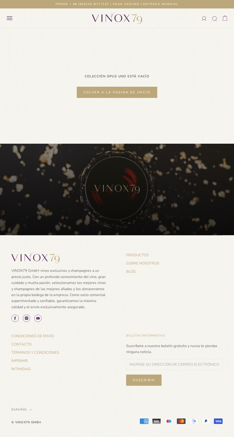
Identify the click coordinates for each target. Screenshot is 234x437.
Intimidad (21, 369)
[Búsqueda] (214, 18)
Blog (131, 271)
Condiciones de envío (32, 336)
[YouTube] (38, 318)
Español (19, 409)
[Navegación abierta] (9, 18)
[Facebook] (15, 318)
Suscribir (144, 380)
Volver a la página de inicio (116, 92)
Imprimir (19, 360)
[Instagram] (26, 318)
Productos (137, 255)
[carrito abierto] (225, 18)
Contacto (21, 344)
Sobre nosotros (142, 263)
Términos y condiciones (35, 352)
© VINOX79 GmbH (26, 422)
